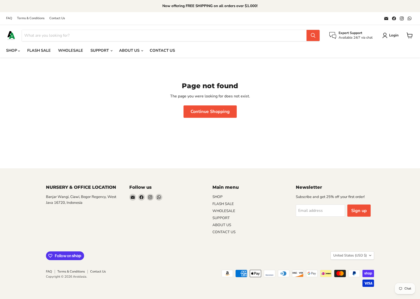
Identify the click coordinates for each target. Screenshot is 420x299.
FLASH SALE (39, 50)
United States (350, 255)
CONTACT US (162, 50)
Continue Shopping (210, 111)
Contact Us (57, 18)
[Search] (313, 35)
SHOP (12, 50)
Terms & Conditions (30, 18)
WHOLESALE (70, 50)
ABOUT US (129, 50)
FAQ (9, 18)
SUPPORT (100, 50)
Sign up (359, 211)
